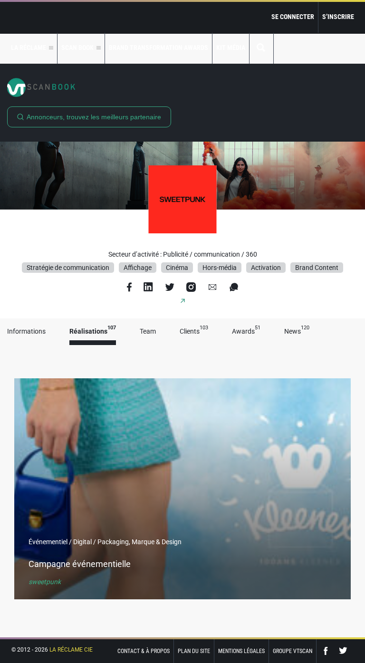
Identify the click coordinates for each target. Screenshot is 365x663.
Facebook (328, 651)
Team (148, 331)
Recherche (261, 48)
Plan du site (194, 651)
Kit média (230, 47)
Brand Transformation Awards (158, 47)
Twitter (343, 651)
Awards (246, 331)
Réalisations (92, 331)
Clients (194, 331)
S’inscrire (338, 16)
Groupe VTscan (292, 651)
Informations (26, 331)
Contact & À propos (143, 651)
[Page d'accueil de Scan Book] (182, 87)
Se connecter (292, 16)
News (296, 331)
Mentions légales (241, 651)
